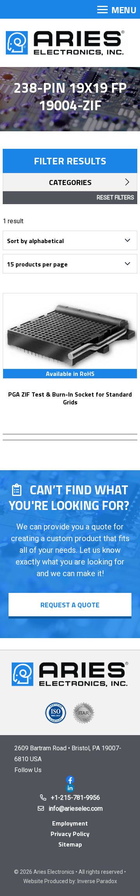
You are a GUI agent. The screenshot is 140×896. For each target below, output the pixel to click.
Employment (70, 823)
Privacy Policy (70, 833)
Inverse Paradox (97, 881)
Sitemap (70, 844)
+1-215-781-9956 (75, 797)
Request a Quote (70, 605)
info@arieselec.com (76, 808)
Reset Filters (115, 197)
